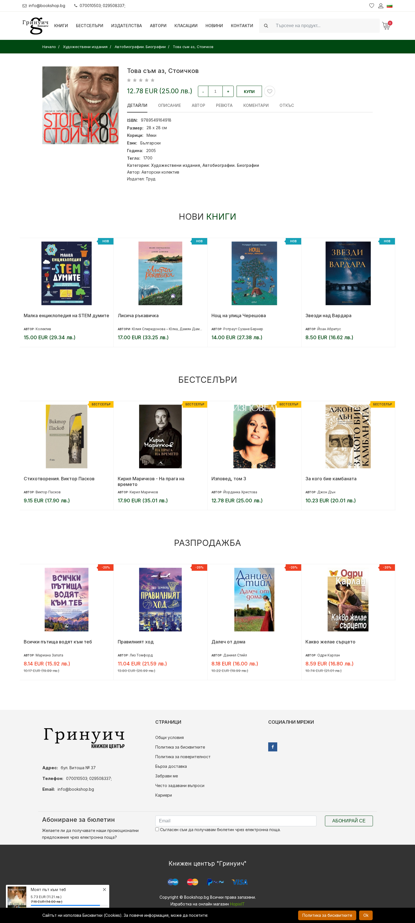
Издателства (126, 25)
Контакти (242, 25)
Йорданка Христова (240, 492)
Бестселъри (89, 25)
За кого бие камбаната (331, 478)
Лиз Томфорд (141, 655)
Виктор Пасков (48, 492)
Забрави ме (166, 775)
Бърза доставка (171, 766)
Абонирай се (349, 820)
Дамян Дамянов (194, 329)
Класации (186, 25)
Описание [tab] (169, 105)
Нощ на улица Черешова (238, 315)
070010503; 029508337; (102, 5)
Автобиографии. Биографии (230, 165)
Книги (61, 25)
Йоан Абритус (329, 329)
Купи (249, 91)
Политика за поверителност (183, 756)
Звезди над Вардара (328, 315)
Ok (365, 915)
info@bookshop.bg (47, 5)
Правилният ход (136, 642)
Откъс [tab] (286, 105)
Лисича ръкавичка (138, 315)
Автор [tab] (198, 105)
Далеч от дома (228, 642)
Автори (158, 25)
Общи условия (169, 737)
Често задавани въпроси (179, 785)
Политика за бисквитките (180, 747)
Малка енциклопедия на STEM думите (66, 315)
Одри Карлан (328, 655)
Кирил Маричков (144, 492)
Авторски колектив (160, 172)
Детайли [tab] (137, 105)
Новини (214, 25)
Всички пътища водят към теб (58, 642)
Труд (151, 178)
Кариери (163, 795)
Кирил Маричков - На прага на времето (151, 481)
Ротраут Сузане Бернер (243, 329)
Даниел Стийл (235, 655)
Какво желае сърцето (330, 642)
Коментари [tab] (256, 105)
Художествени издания (175, 165)
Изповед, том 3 (228, 478)
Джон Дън (326, 492)
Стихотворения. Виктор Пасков (59, 478)
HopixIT (237, 904)
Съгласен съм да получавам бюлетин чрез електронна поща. (220, 829)
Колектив (43, 329)
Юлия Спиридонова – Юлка (155, 329)
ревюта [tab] (224, 105)
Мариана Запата (49, 655)
